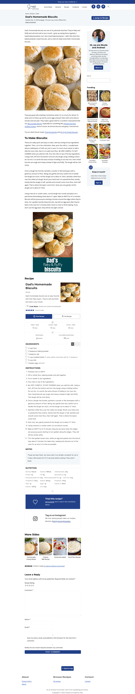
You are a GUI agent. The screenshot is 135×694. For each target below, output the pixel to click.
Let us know (49, 502)
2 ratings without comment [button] (54, 566)
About (24, 684)
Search (89, 76)
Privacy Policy (27, 681)
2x (75, 344)
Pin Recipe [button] (68, 316)
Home (27, 14)
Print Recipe (40, 316)
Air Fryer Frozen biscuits (69, 132)
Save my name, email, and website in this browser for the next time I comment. (51, 639)
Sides (37, 14)
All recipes (57, 681)
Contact (84, 7)
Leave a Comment (30, 22)
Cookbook (75, 7)
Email (27, 627)
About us (98, 68)
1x (72, 344)
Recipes (66, 7)
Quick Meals (48, 7)
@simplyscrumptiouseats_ (61, 521)
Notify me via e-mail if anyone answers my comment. (44, 648)
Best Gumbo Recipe (35, 124)
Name (27, 619)
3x (78, 344)
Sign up (98, 183)
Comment (29, 590)
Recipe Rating (29, 583)
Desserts (58, 7)
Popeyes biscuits (51, 132)
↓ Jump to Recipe (100, 18)
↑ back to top (67, 668)
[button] (26, 310)
